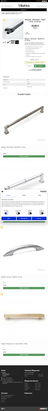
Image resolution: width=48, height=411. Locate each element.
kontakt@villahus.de (10, 379)
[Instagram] (4, 408)
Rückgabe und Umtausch (6, 396)
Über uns (3, 400)
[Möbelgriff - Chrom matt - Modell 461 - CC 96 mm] (24, 249)
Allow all (39, 218)
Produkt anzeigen (24, 156)
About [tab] (39, 195)
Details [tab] (24, 195)
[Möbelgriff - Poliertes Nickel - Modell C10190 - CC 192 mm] (24, 119)
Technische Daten (6, 76)
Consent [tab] (8, 195)
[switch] (18, 213)
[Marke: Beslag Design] (28, 34)
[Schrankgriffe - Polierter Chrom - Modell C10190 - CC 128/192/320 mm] (24, 184)
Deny (9, 218)
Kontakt (2, 401)
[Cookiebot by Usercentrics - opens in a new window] (41, 192)
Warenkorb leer (40, 6)
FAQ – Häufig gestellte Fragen (7, 395)
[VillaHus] (24, 5)
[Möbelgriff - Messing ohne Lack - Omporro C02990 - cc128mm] (24, 316)
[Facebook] (2, 408)
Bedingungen (3, 398)
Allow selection (24, 218)
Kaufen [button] (40, 65)
